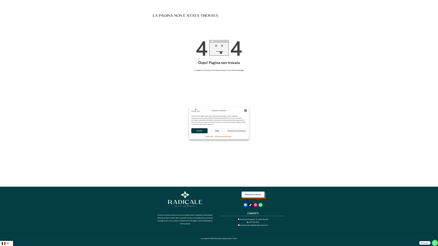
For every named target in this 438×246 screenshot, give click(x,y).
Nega (217, 131)
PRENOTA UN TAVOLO (253, 195)
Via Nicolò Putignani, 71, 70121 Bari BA (254, 219)
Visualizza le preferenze (236, 131)
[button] (245, 110)
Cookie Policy (209, 136)
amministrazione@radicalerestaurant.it (254, 225)
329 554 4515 (254, 222)
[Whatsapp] (432, 240)
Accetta (199, 131)
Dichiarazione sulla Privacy (223, 136)
